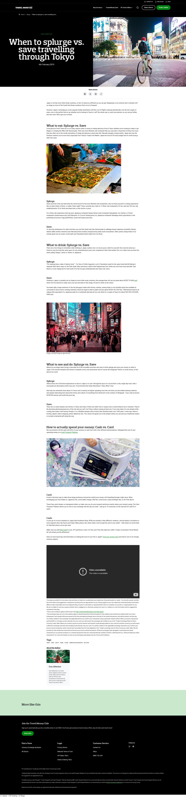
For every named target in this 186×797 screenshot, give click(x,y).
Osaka (61, 642)
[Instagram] (129, 746)
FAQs (169, 1)
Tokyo (52, 642)
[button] (148, 7)
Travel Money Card (112, 7)
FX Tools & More (126, 7)
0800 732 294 (160, 1)
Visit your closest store (111, 537)
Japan (48, 642)
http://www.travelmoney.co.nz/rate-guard (89, 612)
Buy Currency (97, 7)
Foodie (66, 642)
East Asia (86, 642)
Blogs (28, 14)
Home (23, 14)
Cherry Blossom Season (76, 642)
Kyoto (57, 642)
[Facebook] (133, 746)
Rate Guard (63, 530)
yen (135, 280)
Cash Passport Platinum (69, 432)
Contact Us (149, 1)
